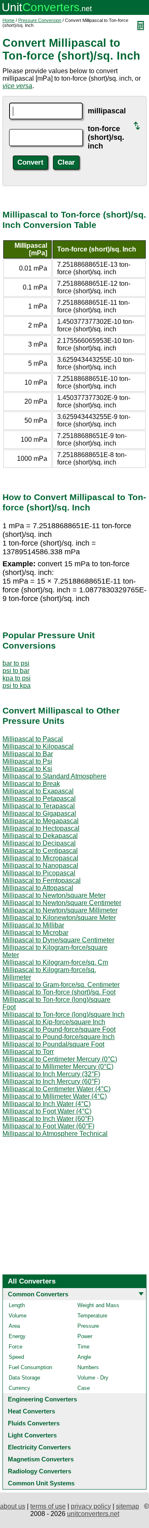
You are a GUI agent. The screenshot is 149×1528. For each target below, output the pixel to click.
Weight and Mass (98, 1305)
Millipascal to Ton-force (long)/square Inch (63, 1014)
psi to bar (15, 670)
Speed (16, 1357)
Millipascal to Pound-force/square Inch (58, 1036)
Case (83, 1388)
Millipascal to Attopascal (37, 887)
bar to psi (15, 663)
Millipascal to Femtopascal (41, 880)
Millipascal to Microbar (35, 932)
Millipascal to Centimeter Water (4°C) (56, 1088)
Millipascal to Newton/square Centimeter (61, 902)
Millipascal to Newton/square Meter (54, 895)
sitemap (127, 1506)
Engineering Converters (42, 1399)
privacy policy (91, 1506)
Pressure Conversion (39, 20)
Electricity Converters (39, 1447)
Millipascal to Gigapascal (39, 813)
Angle (84, 1357)
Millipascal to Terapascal (38, 806)
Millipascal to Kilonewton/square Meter (59, 917)
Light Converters (32, 1435)
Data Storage (24, 1378)
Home (8, 20)
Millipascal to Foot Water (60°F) (48, 1126)
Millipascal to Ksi (27, 768)
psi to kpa (16, 685)
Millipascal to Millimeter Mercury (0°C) (57, 1066)
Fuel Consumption (30, 1367)
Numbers (88, 1367)
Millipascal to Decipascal (39, 843)
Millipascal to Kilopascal (38, 746)
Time (83, 1347)
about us (12, 1506)
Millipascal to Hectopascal (40, 828)
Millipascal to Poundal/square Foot (53, 1044)
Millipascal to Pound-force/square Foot (58, 1029)
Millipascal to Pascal (32, 738)
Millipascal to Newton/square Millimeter (60, 910)
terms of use (48, 1506)
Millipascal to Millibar (33, 925)
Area (14, 1326)
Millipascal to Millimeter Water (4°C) (54, 1096)
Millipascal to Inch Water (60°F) (48, 1118)
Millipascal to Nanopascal (40, 865)
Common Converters (38, 1294)
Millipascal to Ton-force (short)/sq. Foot (58, 992)
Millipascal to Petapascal (39, 798)
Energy (17, 1336)
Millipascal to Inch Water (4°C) (46, 1103)
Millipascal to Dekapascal (40, 835)
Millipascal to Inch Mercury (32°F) (51, 1074)
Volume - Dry (92, 1378)
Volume (17, 1315)
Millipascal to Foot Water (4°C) (46, 1111)
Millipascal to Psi (27, 761)
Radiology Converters (39, 1471)
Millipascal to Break (31, 783)
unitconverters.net (93, 1513)
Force (15, 1347)
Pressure (88, 1326)
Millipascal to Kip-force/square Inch (53, 1021)
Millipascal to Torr (28, 1051)
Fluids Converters (34, 1423)
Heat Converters (31, 1411)
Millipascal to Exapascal (38, 791)
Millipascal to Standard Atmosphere (54, 776)
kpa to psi (16, 678)
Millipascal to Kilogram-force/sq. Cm (55, 962)
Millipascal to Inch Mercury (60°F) (51, 1081)
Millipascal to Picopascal (38, 873)
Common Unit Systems (41, 1483)
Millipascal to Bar (27, 753)
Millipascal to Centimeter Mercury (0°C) (59, 1059)
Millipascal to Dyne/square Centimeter (58, 940)
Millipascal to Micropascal (40, 858)
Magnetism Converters (41, 1459)
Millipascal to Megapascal (40, 820)
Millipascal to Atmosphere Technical (55, 1133)
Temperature (92, 1315)
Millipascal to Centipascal (40, 850)
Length (17, 1305)
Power (84, 1336)
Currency (19, 1388)
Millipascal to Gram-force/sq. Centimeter (61, 984)
